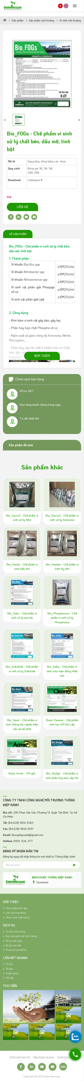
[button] (5, 120)
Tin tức (9, 963)
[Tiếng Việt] (60, 6)
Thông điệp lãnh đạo (16, 908)
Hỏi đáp (10, 977)
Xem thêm (42, 356)
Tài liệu (9, 968)
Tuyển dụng (12, 973)
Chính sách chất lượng (17, 917)
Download (42, 882)
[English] (66, 6)
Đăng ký (72, 865)
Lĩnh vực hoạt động (16, 912)
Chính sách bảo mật (20, 1056)
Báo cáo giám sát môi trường (21, 936)
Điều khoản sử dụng (43, 1056)
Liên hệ (22, 207)
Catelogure (34, 180)
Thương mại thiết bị (16, 949)
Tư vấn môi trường (15, 931)
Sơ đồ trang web (65, 1056)
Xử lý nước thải (13, 945)
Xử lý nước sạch (14, 940)
